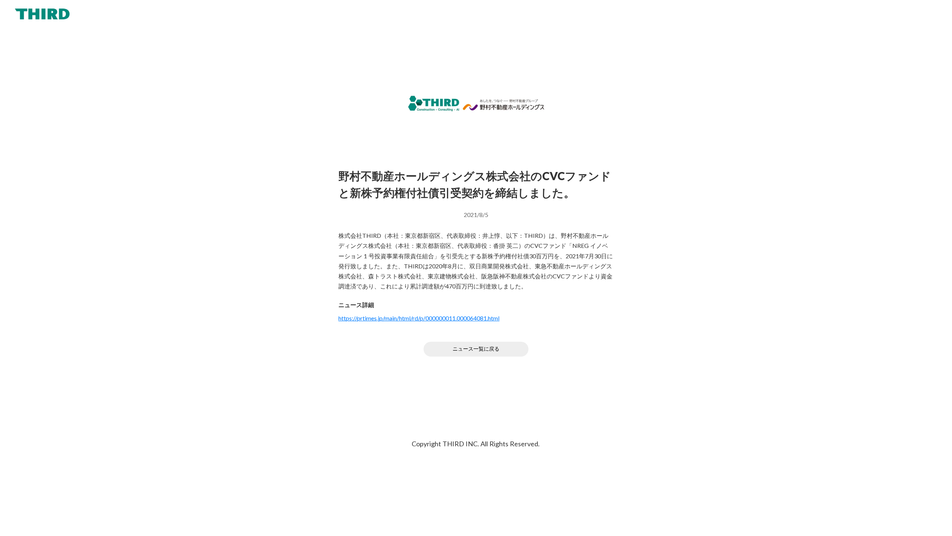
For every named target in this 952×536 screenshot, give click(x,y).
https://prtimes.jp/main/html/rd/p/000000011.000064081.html (418, 318)
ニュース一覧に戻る (476, 349)
